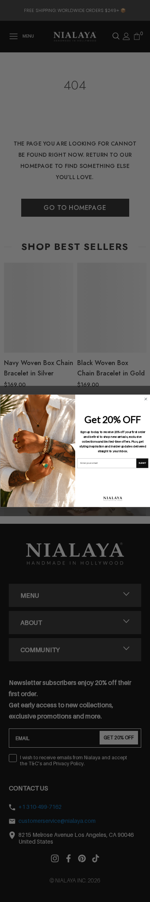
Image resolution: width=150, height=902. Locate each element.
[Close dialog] (145, 399)
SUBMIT (142, 463)
